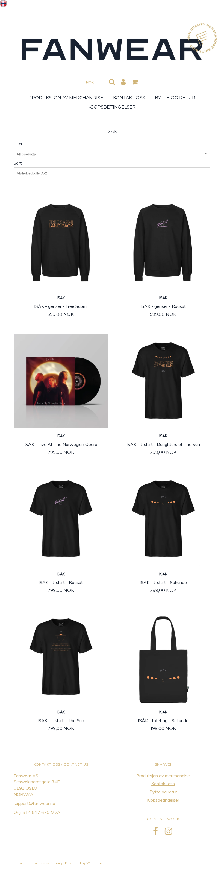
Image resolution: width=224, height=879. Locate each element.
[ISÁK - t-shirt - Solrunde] (163, 518)
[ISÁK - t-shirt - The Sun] (61, 656)
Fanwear (21, 863)
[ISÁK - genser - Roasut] (163, 242)
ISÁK (61, 298)
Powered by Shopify (46, 863)
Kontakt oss (129, 97)
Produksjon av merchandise (65, 97)
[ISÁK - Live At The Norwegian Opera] (61, 380)
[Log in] (123, 80)
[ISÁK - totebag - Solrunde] (163, 656)
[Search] (111, 80)
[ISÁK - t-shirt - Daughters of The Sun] (163, 380)
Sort (18, 163)
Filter (18, 143)
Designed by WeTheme (84, 863)
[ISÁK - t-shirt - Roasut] (61, 518)
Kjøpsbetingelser (112, 107)
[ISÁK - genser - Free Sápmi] (61, 242)
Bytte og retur (175, 97)
